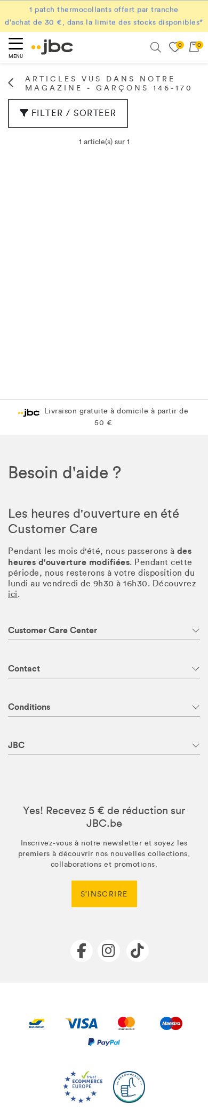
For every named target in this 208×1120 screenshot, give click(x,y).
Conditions (29, 707)
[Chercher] (155, 47)
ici (13, 594)
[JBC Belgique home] (52, 47)
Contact (24, 668)
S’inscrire (104, 894)
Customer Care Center (52, 630)
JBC (16, 745)
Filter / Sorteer (74, 113)
